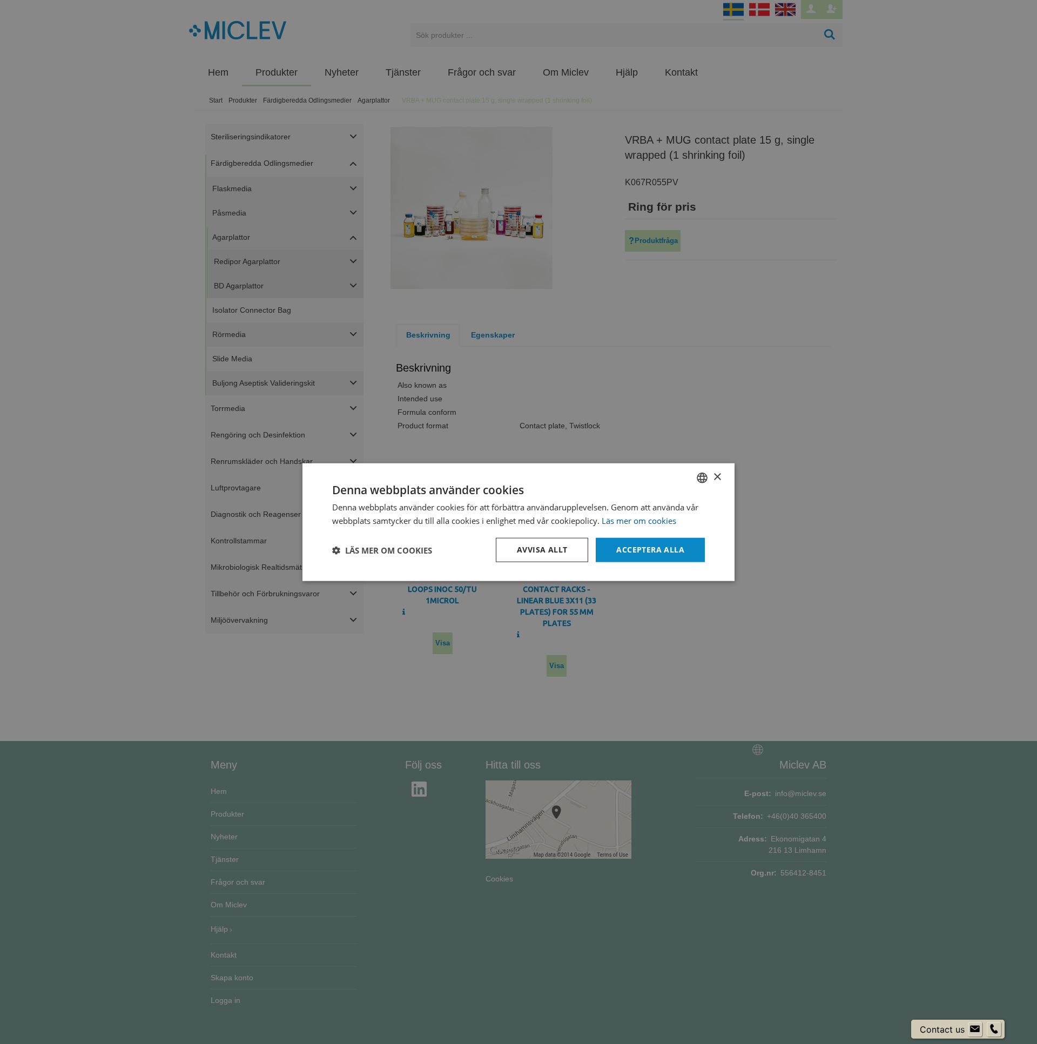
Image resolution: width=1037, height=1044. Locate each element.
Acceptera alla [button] (650, 549)
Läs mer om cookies (639, 520)
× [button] (717, 477)
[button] (382, 550)
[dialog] (518, 522)
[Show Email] (975, 1029)
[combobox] (702, 477)
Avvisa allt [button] (542, 549)
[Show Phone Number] (994, 1029)
